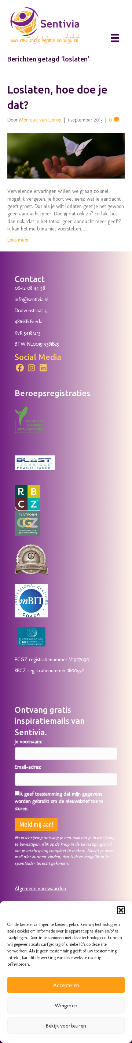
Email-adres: (28, 767)
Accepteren (66, 985)
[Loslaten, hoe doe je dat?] (66, 155)
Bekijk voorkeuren (66, 1025)
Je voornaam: (28, 742)
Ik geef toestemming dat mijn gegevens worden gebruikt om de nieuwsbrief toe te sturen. (59, 801)
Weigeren (66, 1005)
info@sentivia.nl (32, 299)
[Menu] (115, 38)
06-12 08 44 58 (30, 288)
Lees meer (18, 240)
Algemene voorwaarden (40, 888)
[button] (121, 910)
